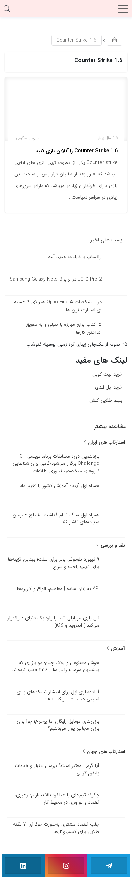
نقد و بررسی (112, 545)
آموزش (117, 648)
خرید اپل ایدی (108, 387)
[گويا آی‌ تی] (66, 11)
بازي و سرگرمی (27, 138)
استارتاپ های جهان (105, 751)
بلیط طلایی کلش (105, 400)
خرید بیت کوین (107, 374)
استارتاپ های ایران (106, 442)
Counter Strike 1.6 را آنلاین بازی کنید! (76, 151)
